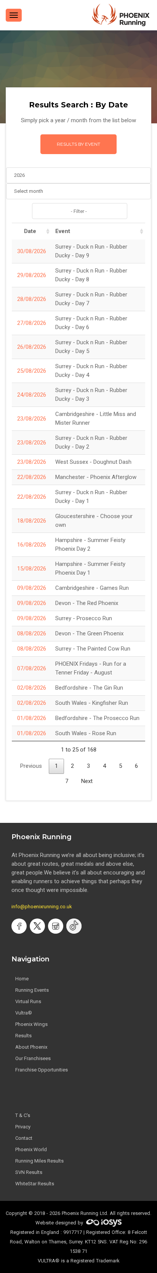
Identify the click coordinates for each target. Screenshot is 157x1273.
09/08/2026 (32, 588)
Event (62, 231)
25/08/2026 (32, 370)
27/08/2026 (32, 323)
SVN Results (28, 1172)
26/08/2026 (32, 346)
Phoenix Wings (31, 1024)
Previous (31, 766)
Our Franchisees (33, 1058)
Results (23, 1035)
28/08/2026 (32, 299)
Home (22, 979)
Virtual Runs (28, 1001)
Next (87, 781)
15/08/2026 (32, 568)
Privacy (22, 1127)
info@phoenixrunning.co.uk (41, 906)
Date (30, 231)
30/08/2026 (32, 251)
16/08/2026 (32, 544)
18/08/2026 (32, 520)
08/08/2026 (32, 633)
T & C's (22, 1115)
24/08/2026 (32, 394)
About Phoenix (31, 1047)
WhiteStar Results (34, 1183)
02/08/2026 (32, 687)
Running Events (32, 990)
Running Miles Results (39, 1161)
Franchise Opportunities (41, 1070)
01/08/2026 (32, 718)
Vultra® (23, 1013)
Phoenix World (31, 1149)
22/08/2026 (32, 477)
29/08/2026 (32, 275)
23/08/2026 (32, 418)
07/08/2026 (32, 668)
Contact (23, 1138)
